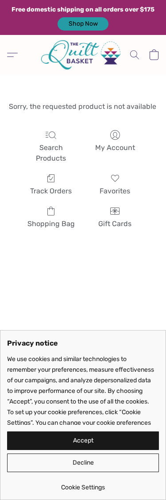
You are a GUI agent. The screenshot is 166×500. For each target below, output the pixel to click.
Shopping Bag (51, 223)
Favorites (115, 191)
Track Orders (51, 191)
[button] (83, 24)
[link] (83, 484)
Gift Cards (114, 223)
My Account (115, 147)
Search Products (51, 152)
